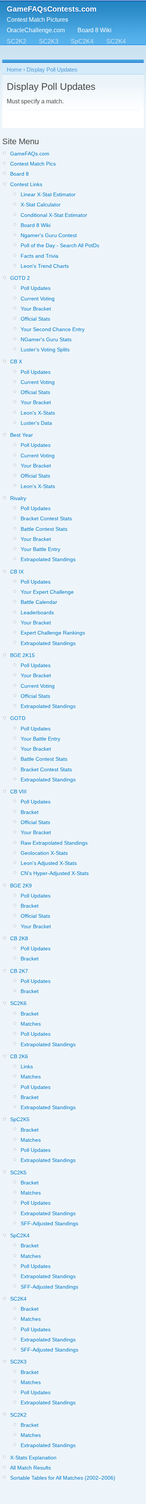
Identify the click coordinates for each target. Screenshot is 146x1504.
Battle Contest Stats (44, 529)
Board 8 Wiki (94, 30)
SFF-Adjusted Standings (49, 1223)
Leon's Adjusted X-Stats (49, 863)
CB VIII (18, 792)
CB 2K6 (19, 1056)
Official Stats (35, 319)
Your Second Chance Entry (53, 329)
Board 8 (19, 174)
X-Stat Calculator (41, 205)
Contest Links (26, 184)
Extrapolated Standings (48, 559)
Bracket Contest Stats (46, 518)
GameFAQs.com (29, 154)
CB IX (17, 572)
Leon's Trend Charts (45, 266)
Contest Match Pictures (37, 19)
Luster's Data (36, 423)
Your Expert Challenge (47, 592)
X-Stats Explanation (33, 1458)
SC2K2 (16, 41)
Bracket (30, 812)
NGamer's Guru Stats (46, 339)
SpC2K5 (18, 52)
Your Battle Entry (40, 549)
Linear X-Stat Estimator (48, 194)
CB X (16, 361)
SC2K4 (116, 41)
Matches (31, 1024)
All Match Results (30, 1468)
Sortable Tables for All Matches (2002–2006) (62, 1478)
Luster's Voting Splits (45, 349)
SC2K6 (18, 1003)
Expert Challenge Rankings (53, 633)
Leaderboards (37, 612)
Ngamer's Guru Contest (49, 235)
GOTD (17, 718)
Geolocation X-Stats (44, 853)
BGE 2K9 (21, 886)
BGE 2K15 (22, 655)
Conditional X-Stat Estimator (54, 215)
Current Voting (38, 299)
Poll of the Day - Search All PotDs (60, 245)
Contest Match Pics (33, 164)
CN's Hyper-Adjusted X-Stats (55, 873)
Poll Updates (36, 288)
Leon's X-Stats (38, 413)
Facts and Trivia (39, 256)
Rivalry (18, 498)
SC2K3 (48, 41)
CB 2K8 (19, 938)
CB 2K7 (19, 971)
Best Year (21, 435)
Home (14, 70)
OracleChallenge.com (36, 30)
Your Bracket (36, 309)
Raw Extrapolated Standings (54, 843)
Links (27, 1066)
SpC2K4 (82, 41)
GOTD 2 (20, 278)
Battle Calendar (39, 602)
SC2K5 (52, 52)
